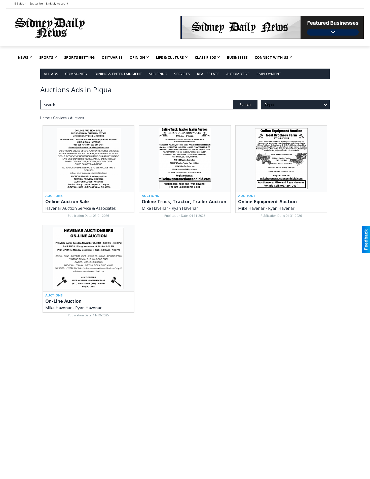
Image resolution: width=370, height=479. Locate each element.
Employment (268, 73)
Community (76, 73)
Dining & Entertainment (118, 73)
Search (245, 104)
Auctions (77, 118)
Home (45, 118)
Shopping (158, 73)
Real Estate (208, 73)
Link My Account (57, 3)
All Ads (51, 73)
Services (182, 73)
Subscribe (36, 3)
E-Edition (20, 3)
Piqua (269, 104)
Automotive (237, 73)
